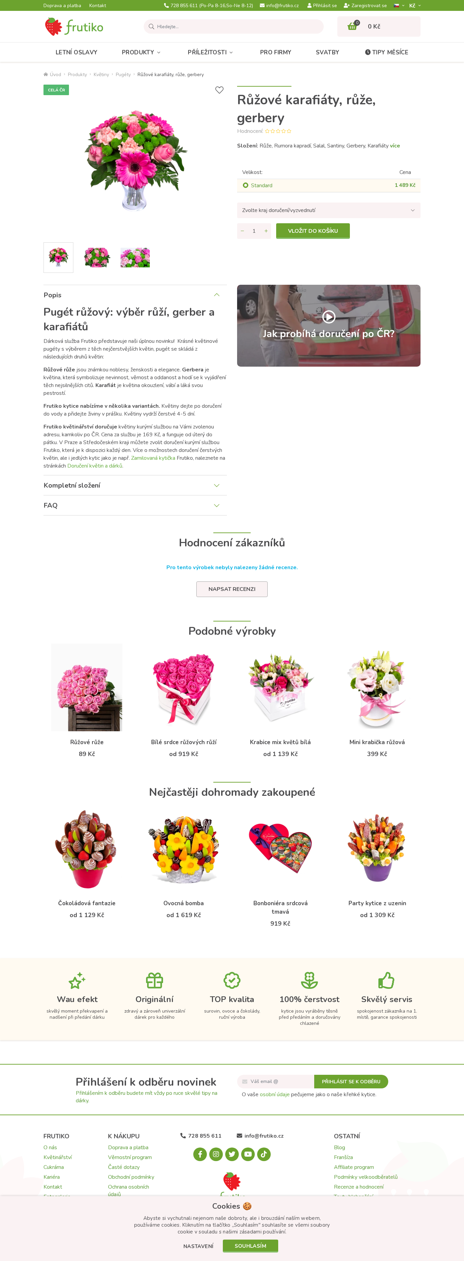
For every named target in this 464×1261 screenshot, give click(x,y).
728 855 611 (212, 6)
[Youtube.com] (248, 1154)
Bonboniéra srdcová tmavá (280, 907)
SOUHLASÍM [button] (251, 1246)
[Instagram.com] (216, 1154)
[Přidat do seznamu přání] (219, 90)
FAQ (50, 505)
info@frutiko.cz (282, 6)
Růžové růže (87, 742)
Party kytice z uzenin (377, 903)
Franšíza (343, 1157)
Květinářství (57, 1157)
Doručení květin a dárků (94, 466)
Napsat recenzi (232, 589)
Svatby (327, 52)
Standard (261, 185)
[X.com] (232, 1154)
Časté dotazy (124, 1167)
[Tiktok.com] (264, 1154)
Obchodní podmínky (131, 1177)
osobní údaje (275, 1094)
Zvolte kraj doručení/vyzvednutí (278, 210)
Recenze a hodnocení (358, 1187)
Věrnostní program (130, 1157)
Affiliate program (354, 1167)
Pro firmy (276, 52)
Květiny (101, 74)
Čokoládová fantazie (86, 903)
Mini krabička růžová (377, 742)
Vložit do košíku (313, 231)
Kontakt (97, 6)
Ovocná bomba (183, 903)
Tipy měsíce (390, 52)
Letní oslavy (77, 52)
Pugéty (123, 74)
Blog (339, 1147)
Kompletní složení (71, 485)
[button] (198, 1246)
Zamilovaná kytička (153, 458)
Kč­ (413, 5)
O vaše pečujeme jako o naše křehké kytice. (309, 1094)
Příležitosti (207, 52)
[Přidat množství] (266, 231)
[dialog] (232, 1228)
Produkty (138, 52)
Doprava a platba (62, 6)
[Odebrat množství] (242, 231)
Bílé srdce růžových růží (183, 742)
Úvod (55, 74)
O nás (50, 1147)
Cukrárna (53, 1167)
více (395, 146)
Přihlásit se (325, 6)
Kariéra (51, 1177)
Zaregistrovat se (369, 6)
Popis (52, 295)
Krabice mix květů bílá (280, 742)
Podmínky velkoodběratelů (366, 1177)
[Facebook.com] (200, 1154)
